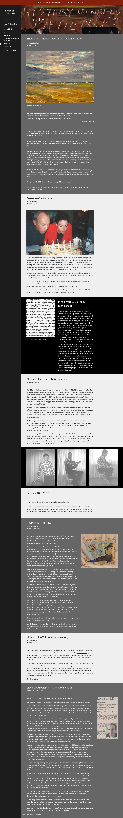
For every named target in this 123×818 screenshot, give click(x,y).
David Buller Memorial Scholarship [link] (11, 39)
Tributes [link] (7, 44)
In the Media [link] (8, 29)
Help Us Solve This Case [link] (10, 25)
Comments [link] (8, 47)
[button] (121, 8)
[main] (64, 19)
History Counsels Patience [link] (10, 51)
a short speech (82, 653)
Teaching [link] (7, 35)
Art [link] (5, 32)
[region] (61, 2)
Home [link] (6, 21)
